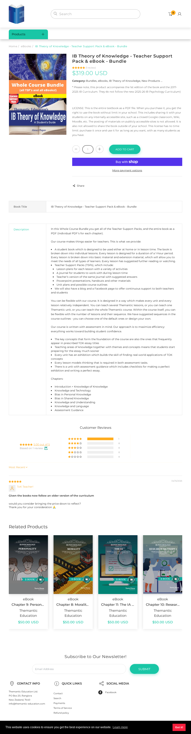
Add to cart (124, 149)
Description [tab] (21, 229)
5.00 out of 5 (42, 444)
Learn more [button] (120, 727)
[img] (15, 481)
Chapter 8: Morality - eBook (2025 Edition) (73, 605)
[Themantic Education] (16, 13)
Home (13, 46)
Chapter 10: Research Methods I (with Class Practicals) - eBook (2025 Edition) (162, 605)
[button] (79, 67)
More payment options (127, 170)
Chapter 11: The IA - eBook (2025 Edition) (118, 605)
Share (80, 185)
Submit (144, 669)
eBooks (26, 46)
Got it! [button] (179, 727)
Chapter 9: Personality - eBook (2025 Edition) (28, 605)
